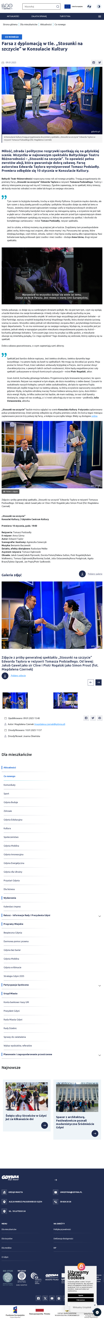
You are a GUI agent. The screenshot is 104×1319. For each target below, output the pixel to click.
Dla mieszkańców (28, 24)
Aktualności (13, 16)
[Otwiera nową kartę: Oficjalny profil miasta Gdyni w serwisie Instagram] (58, 1298)
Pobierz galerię (95, 574)
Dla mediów (7, 1248)
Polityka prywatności (62, 1229)
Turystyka (65, 16)
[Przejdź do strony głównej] (7, 6)
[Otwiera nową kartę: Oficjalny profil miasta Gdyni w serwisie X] (45, 1298)
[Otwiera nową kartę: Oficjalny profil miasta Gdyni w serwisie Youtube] (52, 1298)
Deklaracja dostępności (63, 1239)
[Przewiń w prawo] (98, 682)
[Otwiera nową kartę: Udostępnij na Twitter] (99, 62)
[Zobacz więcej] (27, 1125)
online (94, 416)
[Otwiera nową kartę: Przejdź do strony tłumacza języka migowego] (89, 6)
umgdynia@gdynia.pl (71, 1192)
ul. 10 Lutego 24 (16, 1211)
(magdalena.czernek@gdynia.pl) (49, 724)
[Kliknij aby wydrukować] (99, 718)
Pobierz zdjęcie (12, 491)
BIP (55, 1248)
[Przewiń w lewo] (91, 682)
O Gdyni (5, 1257)
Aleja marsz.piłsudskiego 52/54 (25, 1202)
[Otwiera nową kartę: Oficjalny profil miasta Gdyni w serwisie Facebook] (38, 1298)
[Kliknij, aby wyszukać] (58, 6)
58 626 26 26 (65, 1202)
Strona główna (10, 24)
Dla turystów (7, 1239)
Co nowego (60, 24)
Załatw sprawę (39, 16)
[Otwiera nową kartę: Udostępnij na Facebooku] (93, 62)
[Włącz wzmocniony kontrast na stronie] (98, 6)
